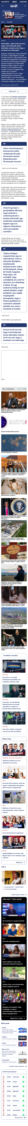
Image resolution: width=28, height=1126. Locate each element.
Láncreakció (5, 1060)
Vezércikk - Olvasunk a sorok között (12, 758)
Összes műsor (19, 1117)
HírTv (2, 22)
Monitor (5, 850)
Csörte (4, 1043)
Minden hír (19, 862)
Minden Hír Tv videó (16, 1018)
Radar (14, 1096)
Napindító (16, 1086)
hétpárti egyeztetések (19, 96)
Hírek (4, 780)
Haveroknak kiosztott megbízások (13, 833)
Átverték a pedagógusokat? (11, 941)
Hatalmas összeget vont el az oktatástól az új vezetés (20, 16)
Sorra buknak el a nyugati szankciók (13, 921)
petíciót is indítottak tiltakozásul (11, 130)
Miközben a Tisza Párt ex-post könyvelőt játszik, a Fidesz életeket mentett (13, 810)
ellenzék (3, 40)
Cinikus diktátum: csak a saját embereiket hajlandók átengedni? (13, 963)
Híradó (4, 1027)
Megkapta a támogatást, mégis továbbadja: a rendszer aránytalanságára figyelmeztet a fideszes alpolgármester (12, 1010)
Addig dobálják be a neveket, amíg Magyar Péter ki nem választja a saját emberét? (14, 855)
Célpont (4, 1037)
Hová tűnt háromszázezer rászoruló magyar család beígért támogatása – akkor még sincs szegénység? (14, 785)
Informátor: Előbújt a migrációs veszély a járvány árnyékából (12, 730)
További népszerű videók (18, 894)
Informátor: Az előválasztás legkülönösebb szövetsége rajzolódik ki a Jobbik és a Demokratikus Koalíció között (12, 705)
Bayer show (5, 1049)
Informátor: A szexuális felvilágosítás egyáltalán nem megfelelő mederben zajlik (12, 680)
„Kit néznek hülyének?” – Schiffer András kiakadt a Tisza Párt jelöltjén (13, 888)
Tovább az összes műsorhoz (16, 1066)
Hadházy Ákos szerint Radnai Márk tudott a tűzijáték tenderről (13, 985)
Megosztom (12, 91)
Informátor (10, 22)
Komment (5, 830)
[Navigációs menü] (2, 6)
